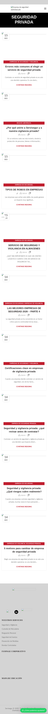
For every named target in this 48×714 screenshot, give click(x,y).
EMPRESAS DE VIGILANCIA (33, 303)
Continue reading (24, 85)
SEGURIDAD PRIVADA (33, 543)
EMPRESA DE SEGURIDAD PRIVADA (24, 423)
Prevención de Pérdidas (10, 641)
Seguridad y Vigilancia (9, 625)
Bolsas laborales (24, 123)
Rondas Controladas (9, 645)
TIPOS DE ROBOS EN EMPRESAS (24, 189)
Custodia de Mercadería (10, 629)
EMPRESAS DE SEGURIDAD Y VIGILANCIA (24, 62)
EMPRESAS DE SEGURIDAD (14, 303)
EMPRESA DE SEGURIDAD (24, 185)
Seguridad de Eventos (9, 637)
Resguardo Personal (9, 633)
